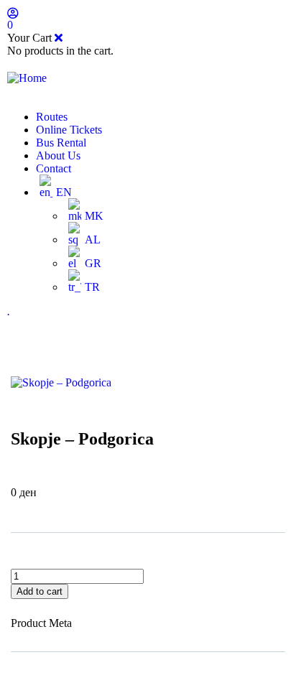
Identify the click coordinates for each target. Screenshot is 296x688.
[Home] (27, 78)
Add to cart (40, 591)
